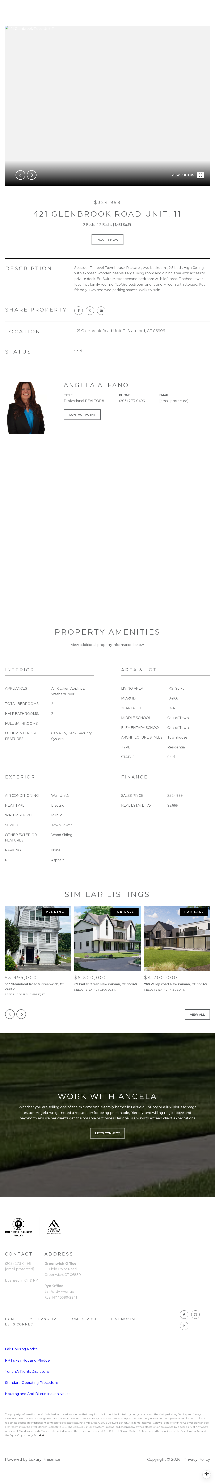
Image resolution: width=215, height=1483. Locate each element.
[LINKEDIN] (184, 1326)
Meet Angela (43, 1319)
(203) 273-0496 (132, 401)
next (32, 175)
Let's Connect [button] (107, 1133)
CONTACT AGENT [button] (82, 415)
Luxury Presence (44, 1459)
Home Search (83, 1319)
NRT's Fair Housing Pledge (27, 1360)
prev (20, 175)
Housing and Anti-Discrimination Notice (38, 1394)
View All (197, 1014)
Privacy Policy (197, 1459)
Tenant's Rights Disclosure (27, 1372)
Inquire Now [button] (107, 240)
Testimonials (124, 1319)
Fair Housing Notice (21, 1349)
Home (11, 1319)
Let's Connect (20, 1324)
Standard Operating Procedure (31, 1383)
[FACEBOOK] (184, 1314)
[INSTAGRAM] (195, 1314)
